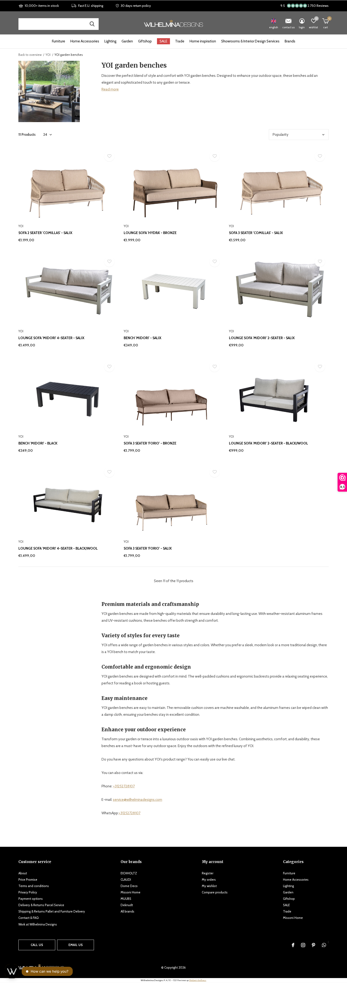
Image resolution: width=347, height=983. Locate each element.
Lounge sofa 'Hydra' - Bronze (150, 233)
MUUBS (126, 899)
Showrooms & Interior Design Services (250, 41)
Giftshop (145, 41)
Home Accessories (84, 41)
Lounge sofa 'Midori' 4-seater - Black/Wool (58, 548)
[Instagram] (303, 945)
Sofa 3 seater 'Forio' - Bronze (150, 443)
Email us (75, 945)
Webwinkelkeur (197, 980)
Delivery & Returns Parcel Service (41, 905)
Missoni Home (130, 892)
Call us (37, 945)
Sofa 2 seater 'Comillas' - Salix (45, 233)
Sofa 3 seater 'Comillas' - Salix (256, 233)
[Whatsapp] (324, 945)
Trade (179, 41)
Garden (127, 41)
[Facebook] (293, 945)
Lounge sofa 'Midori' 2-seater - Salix (262, 338)
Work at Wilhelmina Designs (37, 924)
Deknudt (127, 905)
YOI (48, 55)
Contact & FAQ (28, 918)
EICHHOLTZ (129, 873)
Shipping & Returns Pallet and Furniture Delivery (51, 911)
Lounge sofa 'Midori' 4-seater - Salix (51, 338)
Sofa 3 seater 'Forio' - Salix (148, 548)
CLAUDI (126, 879)
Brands (290, 41)
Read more (110, 89)
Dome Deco (129, 886)
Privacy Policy (27, 892)
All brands (127, 911)
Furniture (58, 41)
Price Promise (27, 879)
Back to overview (30, 55)
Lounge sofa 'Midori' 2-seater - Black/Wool (268, 443)
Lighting (110, 41)
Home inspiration (203, 41)
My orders (209, 879)
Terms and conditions (33, 886)
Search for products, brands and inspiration (92, 24)
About (22, 873)
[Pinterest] (313, 945)
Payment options (30, 899)
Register (207, 873)
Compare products (215, 892)
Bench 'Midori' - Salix (142, 338)
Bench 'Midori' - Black (37, 443)
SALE (163, 41)
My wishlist (209, 886)
